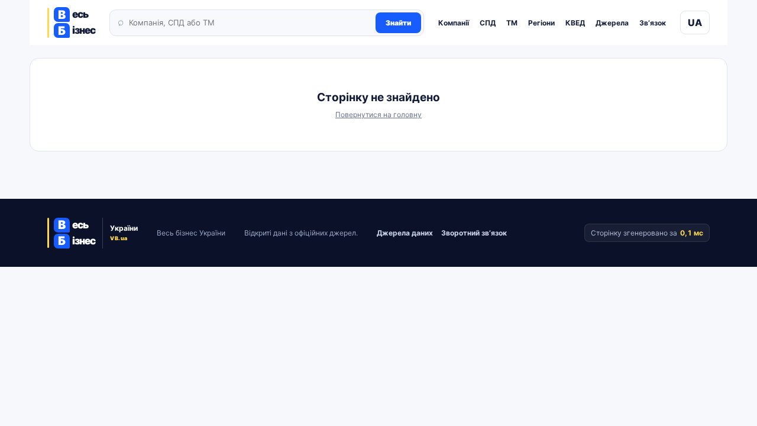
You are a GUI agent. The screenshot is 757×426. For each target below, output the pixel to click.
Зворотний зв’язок (474, 232)
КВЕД (575, 22)
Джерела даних (405, 232)
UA (695, 22)
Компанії (453, 22)
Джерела (612, 22)
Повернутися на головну (378, 114)
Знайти (398, 22)
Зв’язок (652, 22)
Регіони (541, 22)
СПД (488, 22)
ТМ (511, 22)
